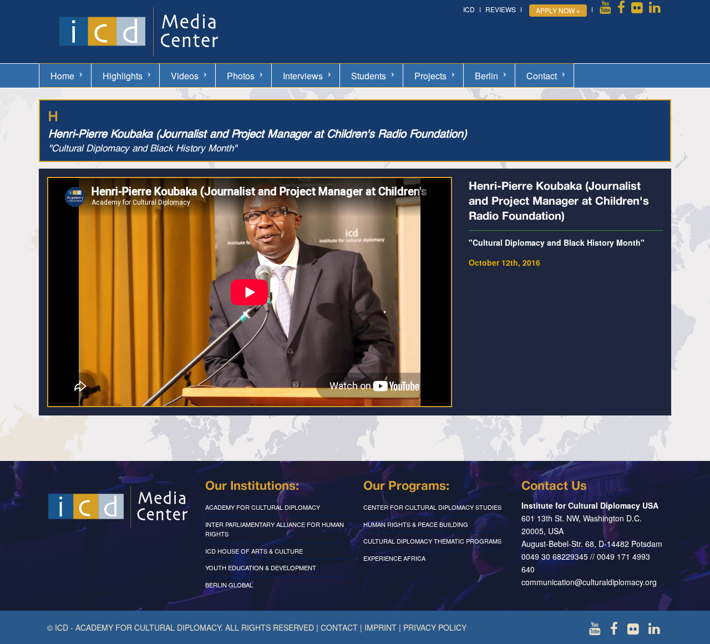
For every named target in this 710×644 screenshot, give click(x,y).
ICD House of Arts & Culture (254, 550)
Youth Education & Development (260, 567)
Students (368, 75)
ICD (469, 9)
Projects (430, 75)
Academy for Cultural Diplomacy (262, 507)
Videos (185, 75)
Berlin (486, 75)
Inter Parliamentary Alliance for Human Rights (274, 529)
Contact (541, 75)
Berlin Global (229, 584)
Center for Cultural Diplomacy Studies (432, 507)
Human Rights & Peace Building (415, 524)
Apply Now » (558, 10)
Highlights (123, 75)
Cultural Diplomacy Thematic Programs (432, 540)
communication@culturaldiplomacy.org (589, 581)
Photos (241, 75)
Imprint (380, 627)
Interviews (303, 75)
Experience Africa (394, 558)
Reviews (500, 9)
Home (62, 75)
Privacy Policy (434, 627)
